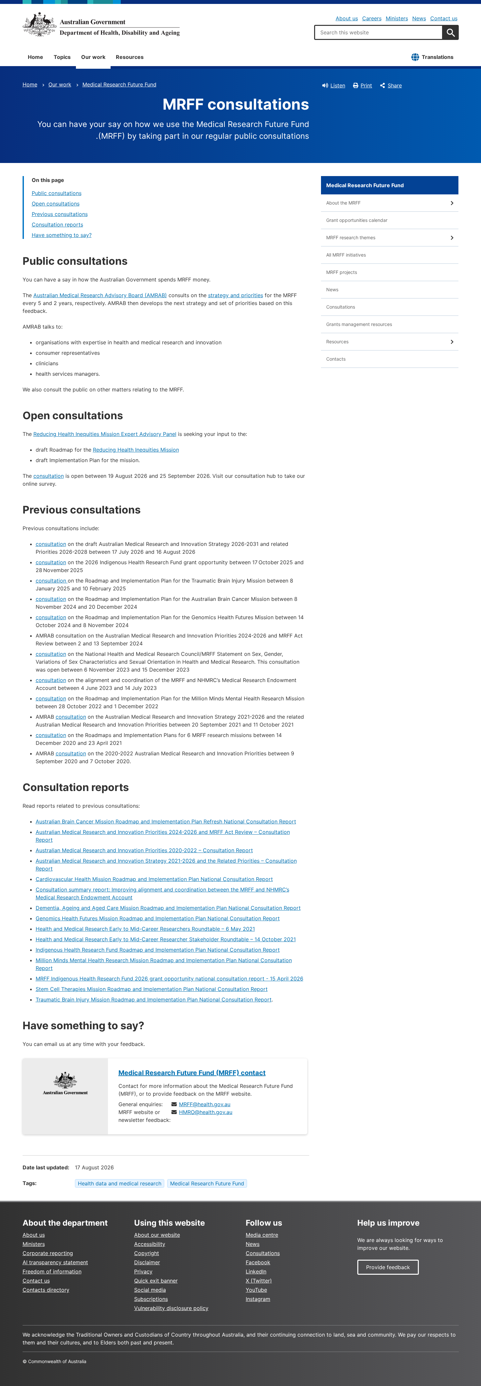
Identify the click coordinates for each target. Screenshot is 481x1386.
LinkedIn (256, 1271)
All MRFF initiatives (346, 255)
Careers (372, 18)
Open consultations (56, 203)
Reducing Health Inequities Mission (136, 449)
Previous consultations (60, 214)
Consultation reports (57, 224)
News (419, 18)
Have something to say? (62, 235)
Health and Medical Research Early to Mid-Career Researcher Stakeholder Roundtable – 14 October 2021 (166, 939)
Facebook (258, 1262)
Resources (130, 57)
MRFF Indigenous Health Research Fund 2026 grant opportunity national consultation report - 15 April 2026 (169, 978)
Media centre (262, 1235)
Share (395, 85)
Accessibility (149, 1244)
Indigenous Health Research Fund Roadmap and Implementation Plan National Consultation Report (158, 949)
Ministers (397, 18)
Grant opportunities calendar (356, 220)
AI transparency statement (55, 1262)
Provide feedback (388, 1267)
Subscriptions (151, 1299)
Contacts (336, 359)
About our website (157, 1235)
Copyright (146, 1253)
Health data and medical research (119, 1183)
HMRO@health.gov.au (205, 1112)
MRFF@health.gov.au (204, 1104)
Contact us (443, 18)
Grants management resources (359, 324)
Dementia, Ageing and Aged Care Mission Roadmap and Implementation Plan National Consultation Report (168, 908)
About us (347, 18)
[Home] (101, 24)
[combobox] (378, 32)
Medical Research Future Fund (119, 84)
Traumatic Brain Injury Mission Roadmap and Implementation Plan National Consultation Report (154, 999)
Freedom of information (52, 1271)
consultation (48, 476)
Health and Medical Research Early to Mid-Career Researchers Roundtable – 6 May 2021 (145, 929)
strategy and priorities (235, 295)
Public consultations (56, 193)
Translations (438, 57)
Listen (337, 85)
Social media (150, 1290)
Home (35, 57)
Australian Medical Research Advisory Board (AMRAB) (100, 295)
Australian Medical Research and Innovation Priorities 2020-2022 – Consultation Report (144, 850)
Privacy (143, 1271)
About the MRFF (343, 203)
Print (366, 85)
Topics (62, 57)
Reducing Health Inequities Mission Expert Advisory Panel (104, 434)
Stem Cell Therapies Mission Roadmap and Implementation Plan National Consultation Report (152, 989)
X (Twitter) (259, 1280)
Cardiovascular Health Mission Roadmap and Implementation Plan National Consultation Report (154, 879)
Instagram (258, 1299)
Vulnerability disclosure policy (171, 1308)
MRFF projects (341, 272)
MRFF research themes (350, 237)
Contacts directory (46, 1290)
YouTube (256, 1290)
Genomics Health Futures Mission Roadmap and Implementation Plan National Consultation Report (158, 918)
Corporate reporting (48, 1253)
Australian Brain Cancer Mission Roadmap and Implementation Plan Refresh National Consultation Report (166, 821)
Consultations (340, 307)
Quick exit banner (156, 1280)
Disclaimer (147, 1262)
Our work (93, 57)
